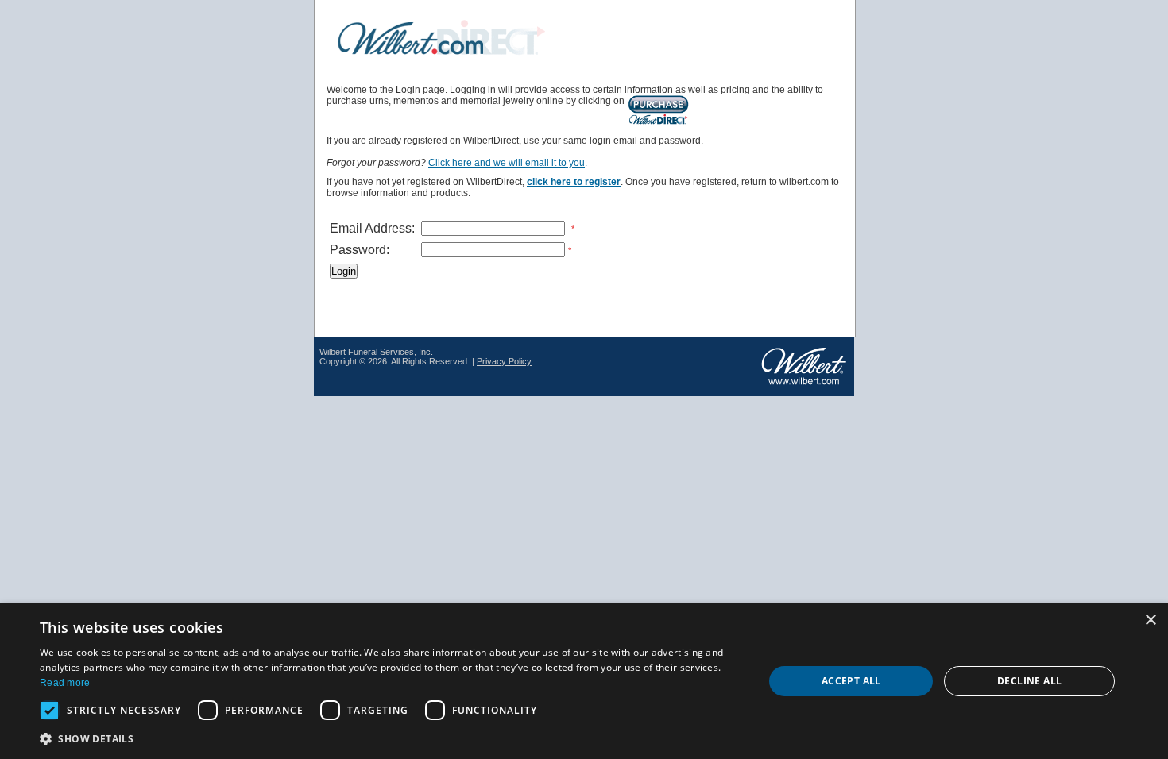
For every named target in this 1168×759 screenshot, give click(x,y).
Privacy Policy (504, 361)
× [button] (1150, 620)
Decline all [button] (1029, 681)
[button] (391, 738)
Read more (65, 682)
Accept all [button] (851, 681)
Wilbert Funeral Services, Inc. (376, 351)
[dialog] (584, 681)
